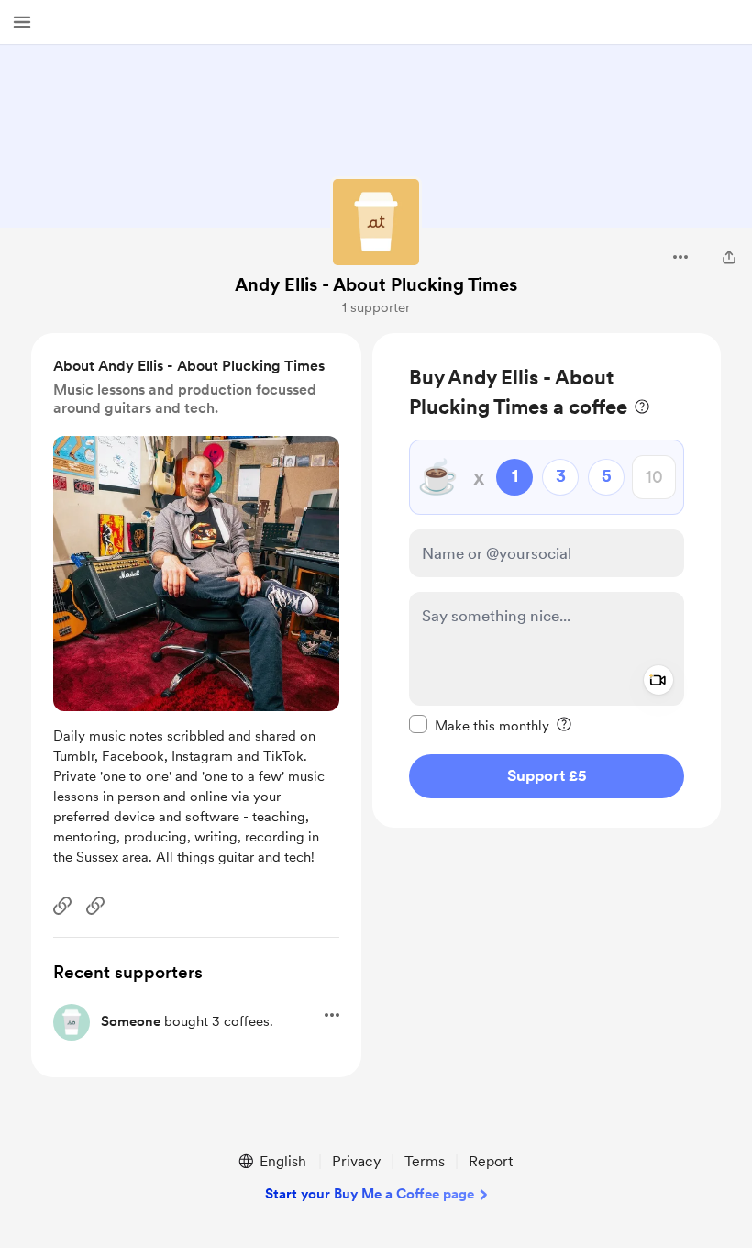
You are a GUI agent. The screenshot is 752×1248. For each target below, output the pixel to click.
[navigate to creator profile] (376, 222)
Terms (424, 1161)
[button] (22, 22)
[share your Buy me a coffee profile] (729, 257)
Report (491, 1161)
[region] (546, 580)
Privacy (356, 1161)
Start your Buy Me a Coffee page (369, 1194)
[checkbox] (479, 725)
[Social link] (62, 906)
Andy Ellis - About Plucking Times (376, 284)
